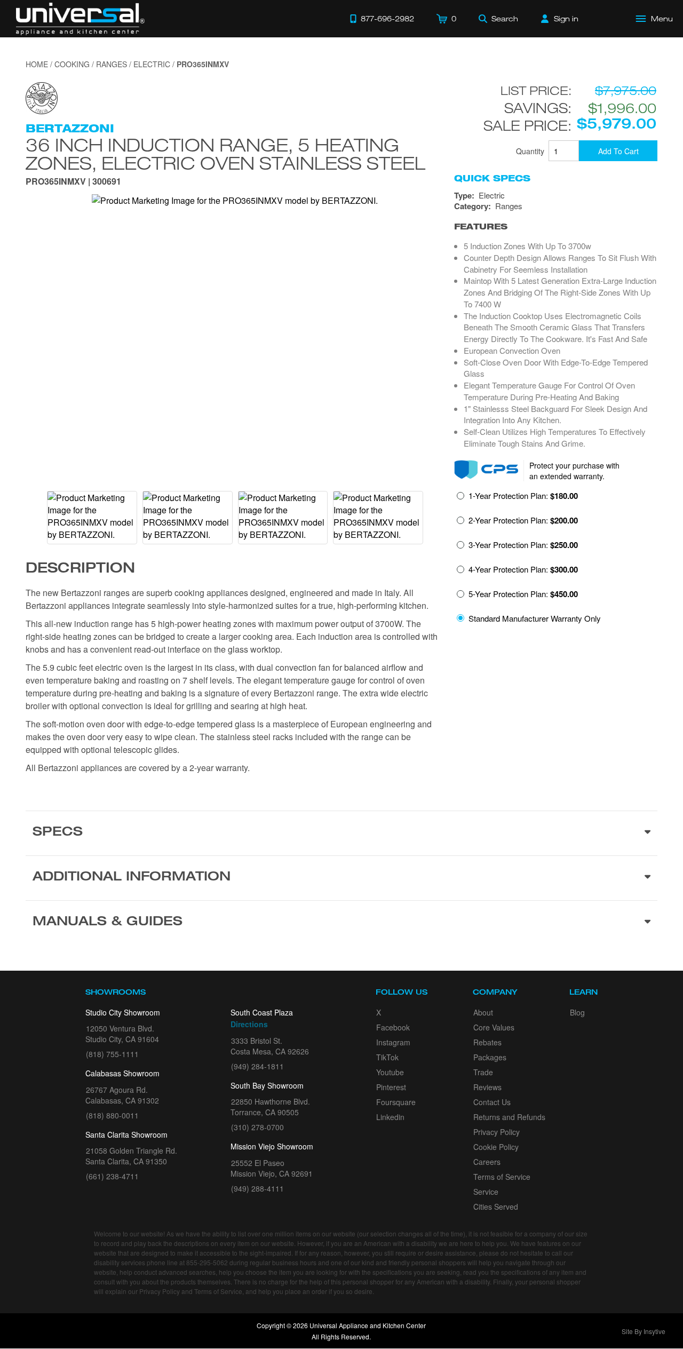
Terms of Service (501, 1176)
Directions (249, 1024)
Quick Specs (492, 178)
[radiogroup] (556, 560)
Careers (487, 1161)
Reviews (487, 1087)
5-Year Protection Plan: (523, 594)
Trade (483, 1072)
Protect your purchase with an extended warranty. (574, 470)
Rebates (487, 1042)
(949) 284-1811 (257, 1066)
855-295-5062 (207, 1262)
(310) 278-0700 (257, 1127)
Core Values (493, 1027)
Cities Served (495, 1206)
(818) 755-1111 (112, 1054)
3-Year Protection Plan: (523, 545)
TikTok (387, 1057)
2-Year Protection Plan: (523, 520)
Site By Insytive (643, 1331)
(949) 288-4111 (257, 1188)
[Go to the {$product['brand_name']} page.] (42, 97)
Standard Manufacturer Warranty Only (534, 618)
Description (80, 569)
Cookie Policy (496, 1146)
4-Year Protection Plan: (523, 569)
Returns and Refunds (509, 1117)
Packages (489, 1057)
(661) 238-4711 (112, 1176)
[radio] (517, 499)
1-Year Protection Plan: (523, 496)
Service (485, 1191)
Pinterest (391, 1087)
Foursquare (396, 1102)
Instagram (393, 1042)
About (483, 1012)
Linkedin (390, 1117)
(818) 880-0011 (112, 1115)
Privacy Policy (496, 1131)
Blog (577, 1012)
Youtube (390, 1072)
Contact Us (492, 1102)
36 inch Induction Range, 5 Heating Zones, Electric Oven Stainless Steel (225, 154)
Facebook (393, 1027)
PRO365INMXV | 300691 (73, 182)
